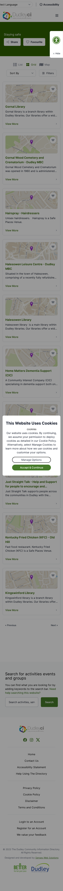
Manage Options (31, 459)
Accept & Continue (31, 467)
